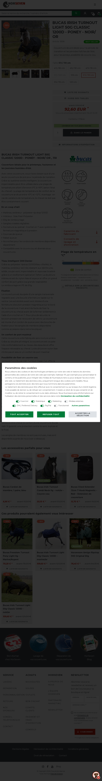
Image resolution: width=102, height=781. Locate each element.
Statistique (40, 401)
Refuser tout (51, 414)
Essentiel (24, 401)
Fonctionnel (63, 405)
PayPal (48, 405)
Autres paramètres (81, 405)
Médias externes (76, 401)
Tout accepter (19, 414)
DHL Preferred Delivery (27, 405)
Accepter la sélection (82, 414)
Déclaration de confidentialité (75, 396)
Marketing (56, 401)
